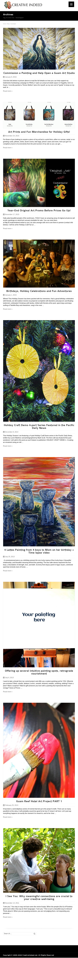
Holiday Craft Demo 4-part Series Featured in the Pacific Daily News (39, 427)
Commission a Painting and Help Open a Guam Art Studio (39, 73)
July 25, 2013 (10, 556)
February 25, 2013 (11, 805)
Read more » (7, 91)
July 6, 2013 (9, 677)
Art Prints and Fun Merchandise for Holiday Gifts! (39, 131)
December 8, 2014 (11, 432)
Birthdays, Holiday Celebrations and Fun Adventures (39, 291)
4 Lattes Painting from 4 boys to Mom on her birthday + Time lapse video (39, 551)
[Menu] (71, 4)
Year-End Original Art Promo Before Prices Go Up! (39, 210)
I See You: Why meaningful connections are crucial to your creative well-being (39, 898)
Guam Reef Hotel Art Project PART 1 (39, 801)
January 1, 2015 (11, 295)
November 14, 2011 (12, 903)
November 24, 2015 (12, 136)
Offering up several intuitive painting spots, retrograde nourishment (39, 672)
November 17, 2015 (12, 214)
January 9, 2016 (11, 77)
